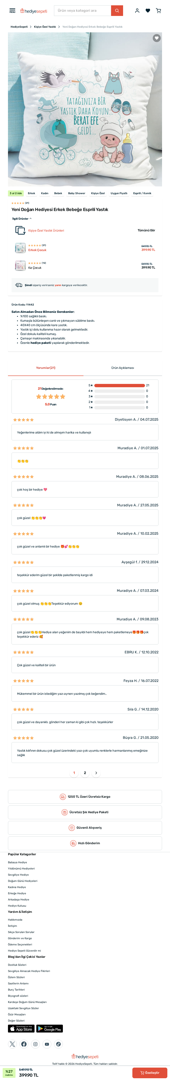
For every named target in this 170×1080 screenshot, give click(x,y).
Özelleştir (152, 1073)
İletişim (12, 925)
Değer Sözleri (16, 1020)
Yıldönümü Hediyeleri (21, 868)
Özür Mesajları (17, 1014)
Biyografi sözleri (18, 995)
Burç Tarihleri (16, 989)
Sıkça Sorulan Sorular (21, 932)
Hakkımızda (15, 919)
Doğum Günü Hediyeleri (22, 881)
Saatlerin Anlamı (18, 983)
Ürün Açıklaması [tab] (122, 368)
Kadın (44, 193)
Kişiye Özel (98, 193)
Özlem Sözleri (16, 977)
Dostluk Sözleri (17, 964)
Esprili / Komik (142, 193)
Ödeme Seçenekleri (20, 944)
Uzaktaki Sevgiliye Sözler (23, 1008)
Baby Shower (76, 193)
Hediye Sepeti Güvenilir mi (24, 950)
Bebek (58, 193)
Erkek (31, 193)
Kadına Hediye (17, 887)
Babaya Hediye (17, 862)
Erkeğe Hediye (17, 893)
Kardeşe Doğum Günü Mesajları (27, 1002)
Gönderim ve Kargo (20, 938)
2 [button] (85, 773)
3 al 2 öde (16, 193)
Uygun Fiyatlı (119, 193)
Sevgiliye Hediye (18, 874)
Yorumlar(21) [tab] (45, 368)
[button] (96, 773)
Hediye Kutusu (17, 905)
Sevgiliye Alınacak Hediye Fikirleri (29, 971)
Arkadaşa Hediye (18, 899)
